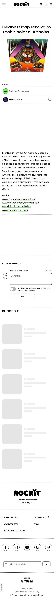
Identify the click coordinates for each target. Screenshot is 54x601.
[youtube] (27, 547)
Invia (22, 296)
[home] (22, 4)
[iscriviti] (46, 564)
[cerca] (46, 4)
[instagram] (16, 547)
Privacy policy (34, 592)
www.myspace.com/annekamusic (20, 202)
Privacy (2, 589)
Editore (25, 579)
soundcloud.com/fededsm (16, 206)
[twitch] (37, 547)
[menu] (3, 4)
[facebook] (5, 547)
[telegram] (48, 547)
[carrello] (41, 4)
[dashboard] (51, 4)
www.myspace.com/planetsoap (19, 199)
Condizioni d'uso (21, 592)
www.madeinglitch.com (15, 210)
